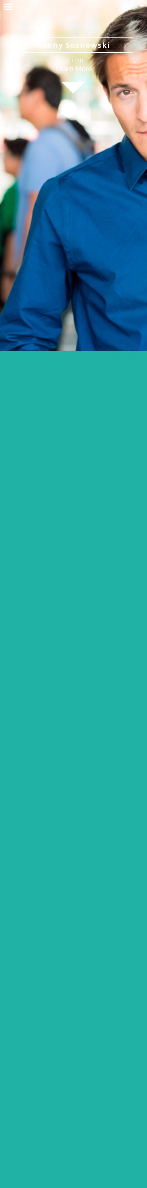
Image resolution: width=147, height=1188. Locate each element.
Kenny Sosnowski (74, 45)
